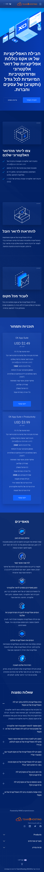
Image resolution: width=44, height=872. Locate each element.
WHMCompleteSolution (26, 811)
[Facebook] (40, 826)
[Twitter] (35, 826)
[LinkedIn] (29, 826)
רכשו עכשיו (22, 404)
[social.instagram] (24, 826)
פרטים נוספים (12, 100)
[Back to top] (22, 864)
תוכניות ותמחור (32, 100)
